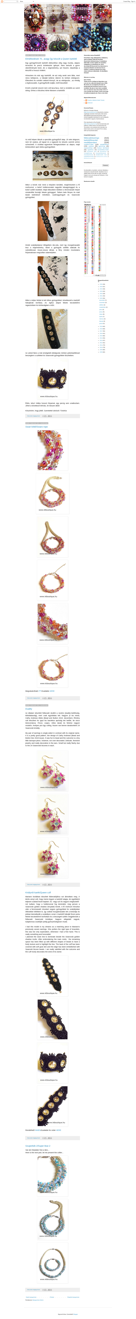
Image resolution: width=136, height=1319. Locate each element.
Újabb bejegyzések (31, 1297)
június (101, 312)
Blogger (75, 1314)
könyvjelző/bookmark (101, 153)
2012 (101, 342)
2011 (101, 345)
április (101, 316)
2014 (101, 338)
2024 (101, 289)
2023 (101, 291)
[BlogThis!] (45, 416)
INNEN (38, 1130)
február (101, 321)
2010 (101, 347)
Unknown (90, 103)
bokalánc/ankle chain (101, 154)
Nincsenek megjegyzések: (33, 416)
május (101, 314)
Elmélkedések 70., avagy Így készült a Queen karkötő (51, 59)
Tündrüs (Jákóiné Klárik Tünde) (95, 100)
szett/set (91, 146)
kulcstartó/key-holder (103, 149)
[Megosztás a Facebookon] (49, 416)
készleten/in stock (92, 151)
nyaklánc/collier (89, 144)
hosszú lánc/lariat (103, 148)
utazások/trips (88, 148)
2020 (101, 298)
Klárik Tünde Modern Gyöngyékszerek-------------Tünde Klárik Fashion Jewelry (66, 10)
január (101, 323)
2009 (101, 349)
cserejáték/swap (88, 153)
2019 (101, 326)
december (102, 300)
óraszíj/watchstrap (88, 154)
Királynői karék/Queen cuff (38, 892)
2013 (101, 340)
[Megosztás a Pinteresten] (51, 416)
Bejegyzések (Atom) (38, 1300)
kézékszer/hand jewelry (101, 156)
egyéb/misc (91, 149)
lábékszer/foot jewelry (89, 158)
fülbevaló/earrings (91, 138)
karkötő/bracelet (91, 140)
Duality (28, 709)
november (102, 302)
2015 (101, 335)
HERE (52, 691)
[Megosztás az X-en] (47, 416)
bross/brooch (103, 151)
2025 (101, 286)
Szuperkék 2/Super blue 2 (37, 1146)
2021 (101, 296)
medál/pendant (90, 142)
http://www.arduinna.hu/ (90, 112)
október (101, 305)
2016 (101, 333)
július (101, 309)
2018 (101, 329)
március (101, 319)
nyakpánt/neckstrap (89, 156)
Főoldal (52, 1297)
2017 (101, 331)
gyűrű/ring (102, 146)
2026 (101, 284)
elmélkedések (104, 144)
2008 (101, 352)
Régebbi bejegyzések (73, 1297)
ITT (40, 691)
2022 (101, 293)
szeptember (102, 307)
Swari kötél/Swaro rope (36, 427)
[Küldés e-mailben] (43, 416)
